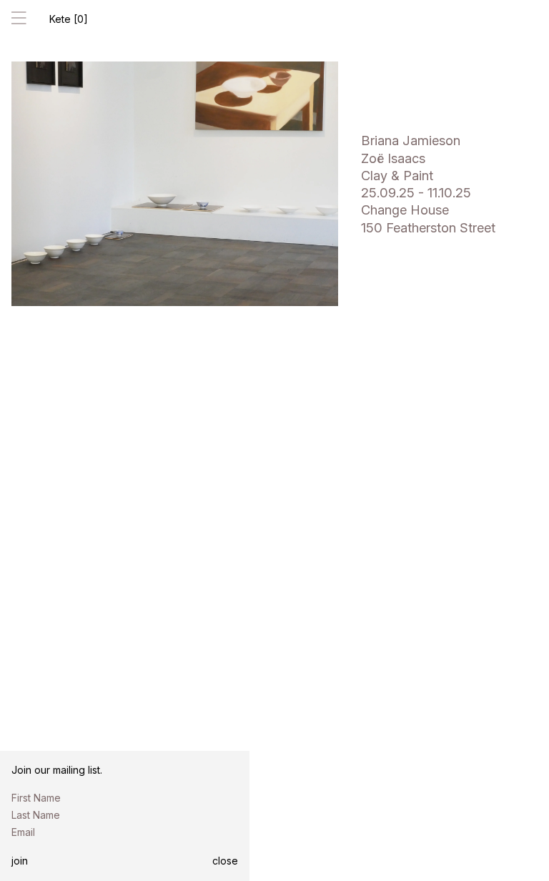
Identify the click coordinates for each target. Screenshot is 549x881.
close (225, 861)
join (19, 861)
